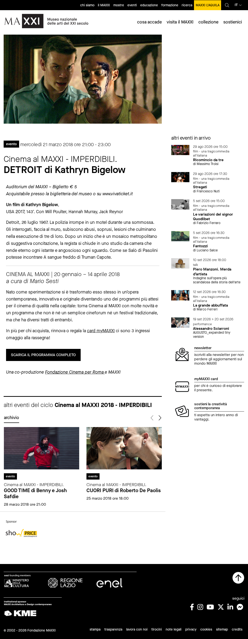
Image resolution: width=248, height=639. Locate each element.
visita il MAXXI (180, 22)
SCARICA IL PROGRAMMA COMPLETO (43, 354)
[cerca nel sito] (227, 5)
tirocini (156, 629)
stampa (95, 629)
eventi (132, 5)
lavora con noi (136, 629)
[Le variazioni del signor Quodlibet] (180, 204)
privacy (190, 629)
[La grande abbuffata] (180, 295)
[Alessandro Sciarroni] (180, 322)
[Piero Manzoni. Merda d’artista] (180, 263)
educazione (149, 5)
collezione (208, 22)
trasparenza (113, 629)
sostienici (232, 22)
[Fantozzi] (180, 235)
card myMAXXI (101, 331)
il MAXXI (104, 5)
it (236, 5)
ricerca (187, 5)
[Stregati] (180, 176)
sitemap (222, 629)
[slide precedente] (152, 418)
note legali (173, 629)
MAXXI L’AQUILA (207, 5)
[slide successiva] (159, 418)
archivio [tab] (11, 418)
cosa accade (149, 22)
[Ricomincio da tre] (180, 149)
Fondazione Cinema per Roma (75, 372)
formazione (169, 5)
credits (237, 629)
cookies (206, 629)
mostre (118, 5)
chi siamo (87, 5)
